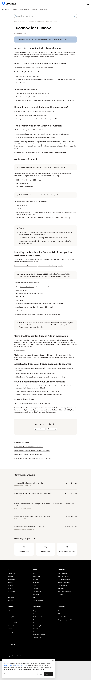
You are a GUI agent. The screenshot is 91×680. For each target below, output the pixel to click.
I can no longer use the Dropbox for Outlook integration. (33, 493)
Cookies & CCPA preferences (16, 623)
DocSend (35, 588)
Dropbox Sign (37, 591)
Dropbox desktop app (41, 100)
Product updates (38, 600)
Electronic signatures (64, 591)
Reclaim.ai (36, 594)
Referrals (35, 629)
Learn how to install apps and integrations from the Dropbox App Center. (38, 266)
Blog (34, 611)
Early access (11, 591)
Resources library (38, 620)
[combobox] (45, 16)
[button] (16, 16)
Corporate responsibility (65, 620)
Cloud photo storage (64, 579)
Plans (34, 597)
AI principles (11, 626)
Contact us (11, 614)
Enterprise (36, 582)
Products (34, 9)
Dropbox (35, 76)
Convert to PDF (62, 594)
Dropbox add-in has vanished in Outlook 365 (29, 526)
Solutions (10, 585)
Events (35, 614)
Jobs (59, 614)
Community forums (38, 626)
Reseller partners (38, 632)
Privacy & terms (12, 617)
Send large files (63, 573)
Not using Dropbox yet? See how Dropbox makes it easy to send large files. (40, 152)
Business (35, 579)
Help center (5, 9)
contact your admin (30, 327)
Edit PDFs (61, 588)
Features (10, 582)
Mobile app (11, 576)
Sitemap (10, 629)
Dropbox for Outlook (27, 287)
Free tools (10, 600)
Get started (43, 9)
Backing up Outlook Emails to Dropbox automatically (32, 516)
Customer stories (38, 617)
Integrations (11, 579)
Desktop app (11, 573)
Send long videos (63, 576)
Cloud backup (62, 585)
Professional (36, 576)
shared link (43, 134)
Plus (34, 573)
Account (14, 9)
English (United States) (14, 656)
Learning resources (13, 632)
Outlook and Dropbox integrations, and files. (29, 483)
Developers (36, 623)
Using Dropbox (24, 9)
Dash (34, 585)
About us (61, 611)
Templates (11, 597)
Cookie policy (12, 620)
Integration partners (39, 634)
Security (10, 588)
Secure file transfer (64, 582)
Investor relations (63, 617)
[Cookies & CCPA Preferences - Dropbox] (28, 668)
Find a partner (37, 637)
